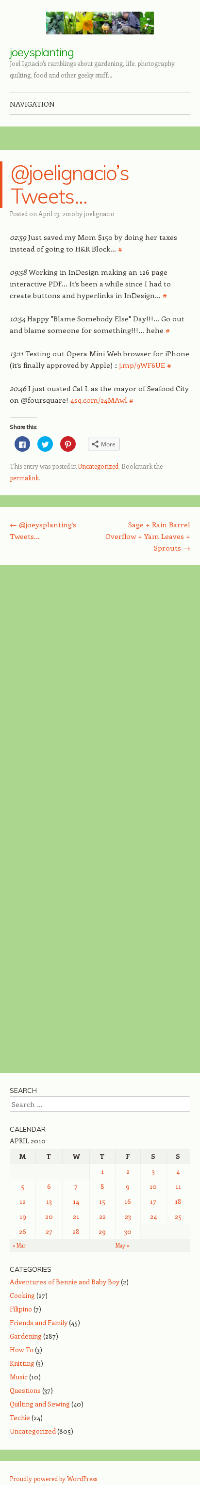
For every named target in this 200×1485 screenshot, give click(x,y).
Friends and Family (38, 1322)
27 (49, 1231)
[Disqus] (100, 698)
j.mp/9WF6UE (142, 365)
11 (178, 1186)
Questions (25, 1390)
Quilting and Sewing (40, 1403)
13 (49, 1201)
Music (19, 1376)
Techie (20, 1417)
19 (22, 1216)
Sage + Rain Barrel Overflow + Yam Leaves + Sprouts (147, 536)
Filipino (21, 1308)
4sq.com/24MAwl (98, 400)
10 (153, 1186)
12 (22, 1201)
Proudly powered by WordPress (53, 1478)
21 (76, 1216)
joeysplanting (42, 52)
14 (76, 1201)
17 (153, 1201)
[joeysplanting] (100, 23)
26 (22, 1231)
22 (102, 1216)
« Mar (19, 1245)
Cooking (22, 1295)
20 (49, 1216)
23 (128, 1216)
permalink (24, 478)
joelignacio (99, 213)
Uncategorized (98, 466)
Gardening (26, 1336)
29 (102, 1231)
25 (178, 1216)
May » (122, 1245)
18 (178, 1201)
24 (153, 1216)
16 (127, 1201)
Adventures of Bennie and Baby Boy (64, 1281)
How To (21, 1349)
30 (128, 1231)
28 (76, 1231)
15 (102, 1201)
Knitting (22, 1363)
